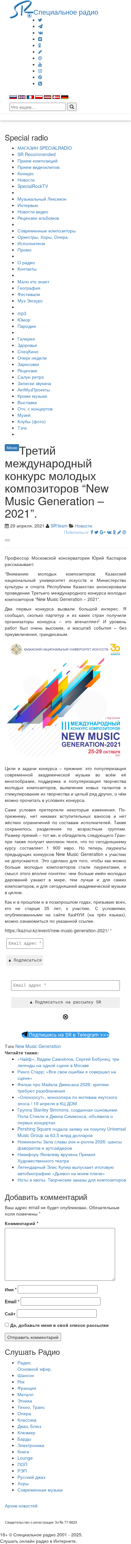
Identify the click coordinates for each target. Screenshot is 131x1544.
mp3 (21, 313)
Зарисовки (28, 364)
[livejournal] (40, 51)
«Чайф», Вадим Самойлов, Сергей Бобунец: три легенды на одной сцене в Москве (68, 1062)
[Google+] (103, 532)
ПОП (22, 1464)
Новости (26, 179)
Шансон (25, 1375)
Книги (23, 1451)
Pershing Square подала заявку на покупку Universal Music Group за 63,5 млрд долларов (71, 1132)
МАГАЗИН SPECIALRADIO (44, 148)
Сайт (10, 1313)
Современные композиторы (46, 230)
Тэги (22, 427)
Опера (24, 1413)
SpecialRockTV (32, 186)
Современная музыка (40, 1489)
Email (12, 1301)
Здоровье (27, 345)
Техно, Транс (31, 1407)
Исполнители (31, 243)
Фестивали (28, 294)
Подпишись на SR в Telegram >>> (68, 1035)
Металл (25, 1394)
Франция (26, 1388)
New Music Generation (38, 1046)
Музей (24, 415)
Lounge (25, 1458)
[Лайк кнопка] (7, 540)
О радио (26, 262)
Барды (24, 1439)
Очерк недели (32, 358)
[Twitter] (40, 20)
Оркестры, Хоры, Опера (42, 237)
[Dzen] (40, 39)
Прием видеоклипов (38, 167)
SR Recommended (36, 154)
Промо (24, 249)
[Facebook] (92, 532)
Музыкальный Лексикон (41, 199)
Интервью (27, 205)
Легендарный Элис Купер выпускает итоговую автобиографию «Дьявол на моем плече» (65, 1170)
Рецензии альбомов (38, 218)
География (28, 288)
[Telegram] (40, 26)
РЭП (22, 1470)
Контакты (27, 268)
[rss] (40, 83)
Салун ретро (30, 377)
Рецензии (27, 370)
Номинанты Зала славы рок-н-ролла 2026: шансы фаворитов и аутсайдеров (69, 1144)
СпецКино (27, 351)
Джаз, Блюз (29, 1426)
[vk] (40, 32)
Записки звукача (34, 383)
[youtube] (40, 64)
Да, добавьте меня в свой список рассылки (59, 1325)
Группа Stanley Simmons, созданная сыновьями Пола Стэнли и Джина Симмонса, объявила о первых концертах (67, 1116)
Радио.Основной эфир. (34, 1365)
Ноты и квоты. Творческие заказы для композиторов (71, 1179)
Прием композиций (37, 160)
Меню (12, 447)
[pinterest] (40, 77)
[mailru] (40, 58)
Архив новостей (21, 1505)
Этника (24, 1400)
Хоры (23, 1483)
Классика (27, 1419)
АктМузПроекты (33, 389)
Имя (11, 1289)
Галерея (26, 338)
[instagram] (40, 70)
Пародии (26, 326)
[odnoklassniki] (39, 45)
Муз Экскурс (30, 300)
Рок (20, 1381)
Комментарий (21, 1223)
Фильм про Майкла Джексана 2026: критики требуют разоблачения (63, 1087)
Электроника (30, 1445)
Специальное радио (65, 11)
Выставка (27, 402)
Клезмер (26, 1432)
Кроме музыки (32, 396)
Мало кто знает (33, 281)
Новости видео (32, 211)
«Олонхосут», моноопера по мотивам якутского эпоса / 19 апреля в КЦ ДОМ (67, 1100)
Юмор (23, 319)
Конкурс (25, 173)
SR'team (59, 525)
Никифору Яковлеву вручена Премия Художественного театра (56, 1157)
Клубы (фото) (31, 421)
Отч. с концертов (34, 408)
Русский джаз (31, 1477)
